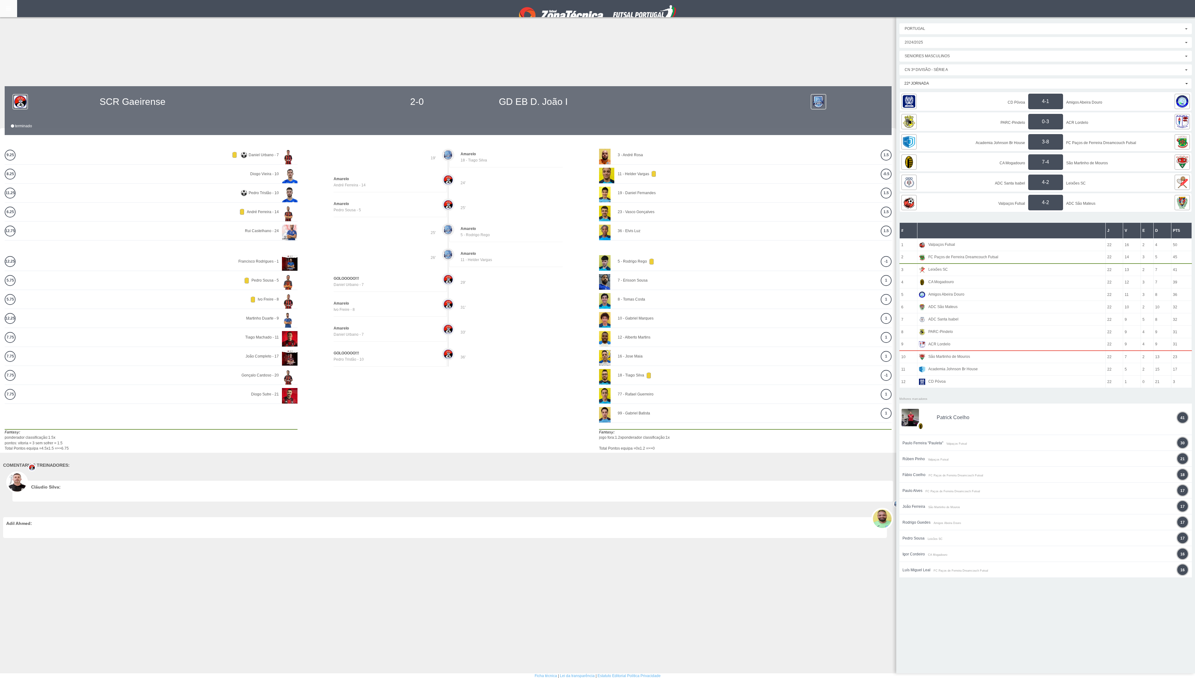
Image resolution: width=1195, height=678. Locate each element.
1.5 (886, 155)
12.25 (10, 261)
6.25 (10, 212)
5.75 (10, 280)
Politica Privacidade (644, 676)
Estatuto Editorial (612, 676)
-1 (886, 261)
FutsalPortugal (597, 8)
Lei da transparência (577, 676)
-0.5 (886, 174)
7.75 (10, 337)
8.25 (10, 174)
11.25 (10, 193)
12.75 (10, 231)
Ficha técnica (546, 676)
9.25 (10, 155)
